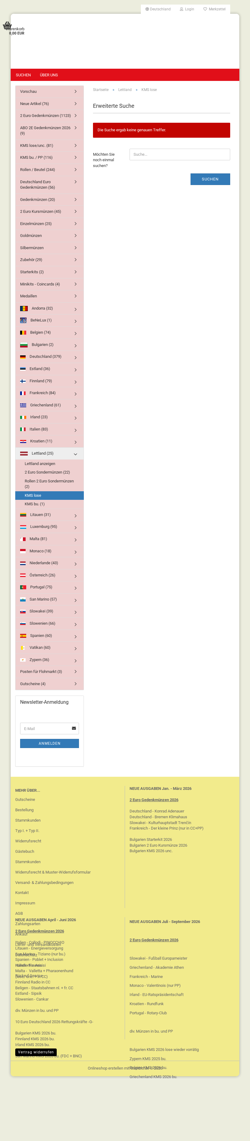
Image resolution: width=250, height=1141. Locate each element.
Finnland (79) (40, 381)
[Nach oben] (233, 1131)
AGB (19, 913)
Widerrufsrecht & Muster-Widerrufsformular (53, 872)
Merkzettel (216, 9)
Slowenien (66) (42, 623)
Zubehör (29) (31, 259)
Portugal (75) (40, 587)
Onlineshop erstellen (105, 1068)
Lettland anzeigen (40, 463)
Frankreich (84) (42, 393)
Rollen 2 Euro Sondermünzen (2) (49, 484)
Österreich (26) (42, 575)
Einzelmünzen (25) (36, 223)
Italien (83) (38, 429)
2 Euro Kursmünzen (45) (40, 211)
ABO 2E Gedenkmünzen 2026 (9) (45, 130)
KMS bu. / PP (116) (36, 157)
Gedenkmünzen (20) (37, 199)
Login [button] (188, 9)
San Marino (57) (43, 599)
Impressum (25, 903)
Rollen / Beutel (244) (37, 169)
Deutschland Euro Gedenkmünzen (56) (37, 185)
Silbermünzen (32, 247)
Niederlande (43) (43, 563)
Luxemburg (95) (43, 526)
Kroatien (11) (40, 441)
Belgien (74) (40, 332)
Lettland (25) (42, 453)
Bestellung (24, 810)
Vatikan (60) (40, 647)
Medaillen (28, 296)
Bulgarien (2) (42, 344)
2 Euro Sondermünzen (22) (47, 472)
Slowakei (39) (41, 611)
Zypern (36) (39, 659)
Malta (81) (38, 538)
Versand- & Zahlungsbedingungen (44, 882)
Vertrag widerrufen (36, 1052)
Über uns (49, 75)
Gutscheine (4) (33, 683)
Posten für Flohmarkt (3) (41, 671)
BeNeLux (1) (41, 320)
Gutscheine (25, 799)
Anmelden (50, 743)
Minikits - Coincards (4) (40, 284)
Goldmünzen (31, 235)
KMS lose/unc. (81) (36, 145)
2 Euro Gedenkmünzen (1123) (45, 115)
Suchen (23, 75)
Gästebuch (24, 851)
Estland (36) (39, 368)
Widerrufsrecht (28, 841)
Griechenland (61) (45, 405)
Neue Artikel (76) (34, 103)
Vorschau (28, 91)
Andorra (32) (42, 308)
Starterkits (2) (32, 272)
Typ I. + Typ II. (27, 830)
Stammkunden (28, 820)
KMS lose (33, 495)
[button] (158, 9)
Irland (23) (38, 417)
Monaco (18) (40, 551)
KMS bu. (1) (35, 504)
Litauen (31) (40, 514)
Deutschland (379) (45, 356)
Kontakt (22, 892)
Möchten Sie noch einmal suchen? (104, 160)
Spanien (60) (40, 635)
